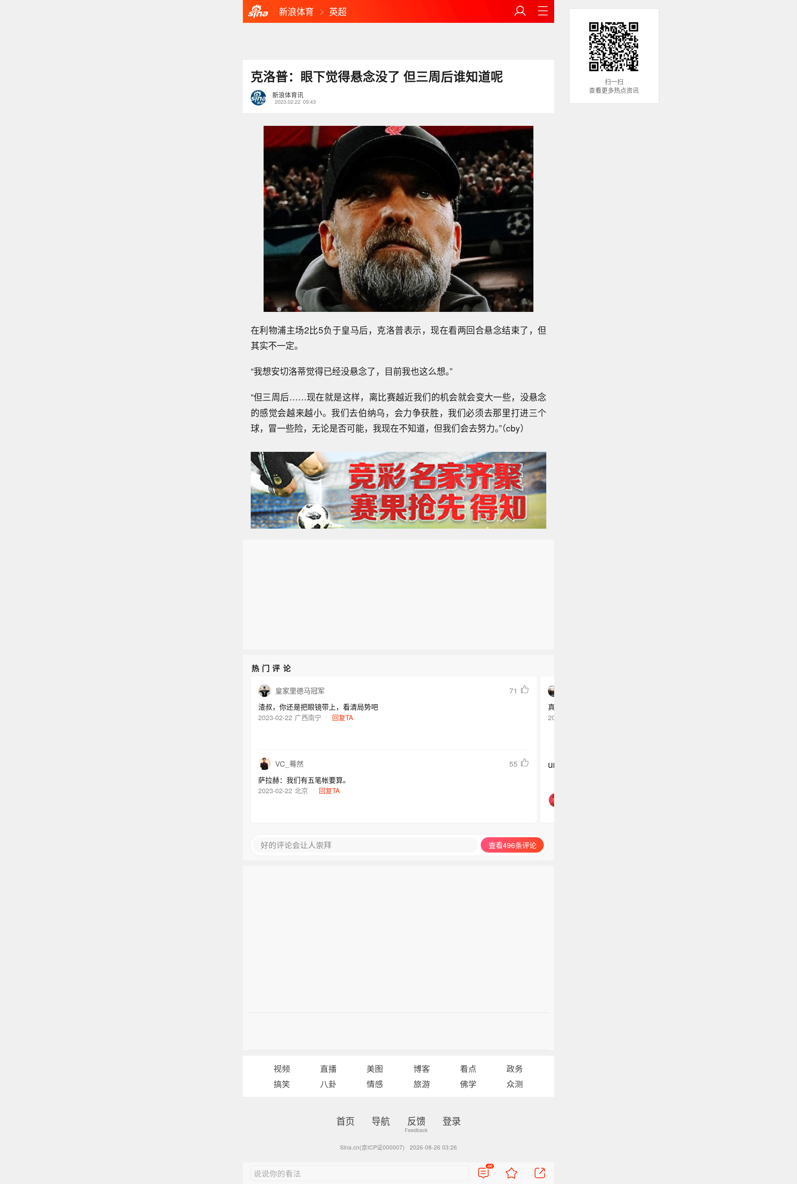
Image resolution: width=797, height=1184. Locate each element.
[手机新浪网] (258, 12)
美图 (375, 1068)
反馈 (416, 1120)
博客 (421, 1068)
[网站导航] (543, 11)
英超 (338, 11)
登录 (452, 1120)
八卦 (328, 1084)
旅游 (421, 1084)
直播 (328, 1068)
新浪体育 (296, 11)
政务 (514, 1068)
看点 (468, 1068)
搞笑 (282, 1084)
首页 (345, 1120)
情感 (375, 1084)
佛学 (468, 1084)
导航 (381, 1120)
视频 (282, 1068)
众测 (514, 1084)
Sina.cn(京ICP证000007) (372, 1147)
